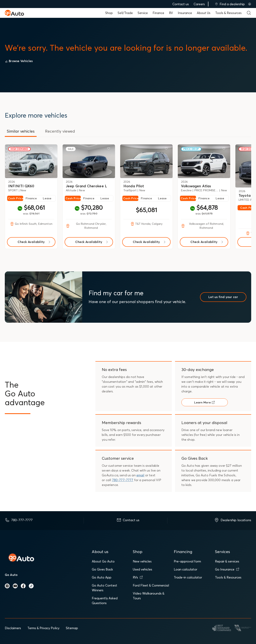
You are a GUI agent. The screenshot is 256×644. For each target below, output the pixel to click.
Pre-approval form (187, 561)
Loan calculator (185, 569)
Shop (109, 13)
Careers (199, 4)
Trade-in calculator (188, 577)
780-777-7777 (122, 480)
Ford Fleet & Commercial (151, 585)
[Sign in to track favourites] (51, 149)
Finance (158, 13)
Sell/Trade (125, 13)
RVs (135, 577)
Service (143, 13)
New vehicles (142, 561)
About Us (203, 13)
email (140, 475)
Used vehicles (142, 569)
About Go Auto (103, 561)
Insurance (185, 13)
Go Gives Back (102, 569)
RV (171, 13)
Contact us (180, 4)
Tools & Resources (228, 13)
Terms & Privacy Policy (43, 628)
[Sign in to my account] (249, 4)
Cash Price (15, 198)
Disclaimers (13, 628)
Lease (47, 198)
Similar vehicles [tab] (21, 131)
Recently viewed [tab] (60, 131)
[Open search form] (248, 12)
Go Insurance (224, 569)
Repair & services (227, 561)
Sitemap (72, 628)
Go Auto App (101, 577)
